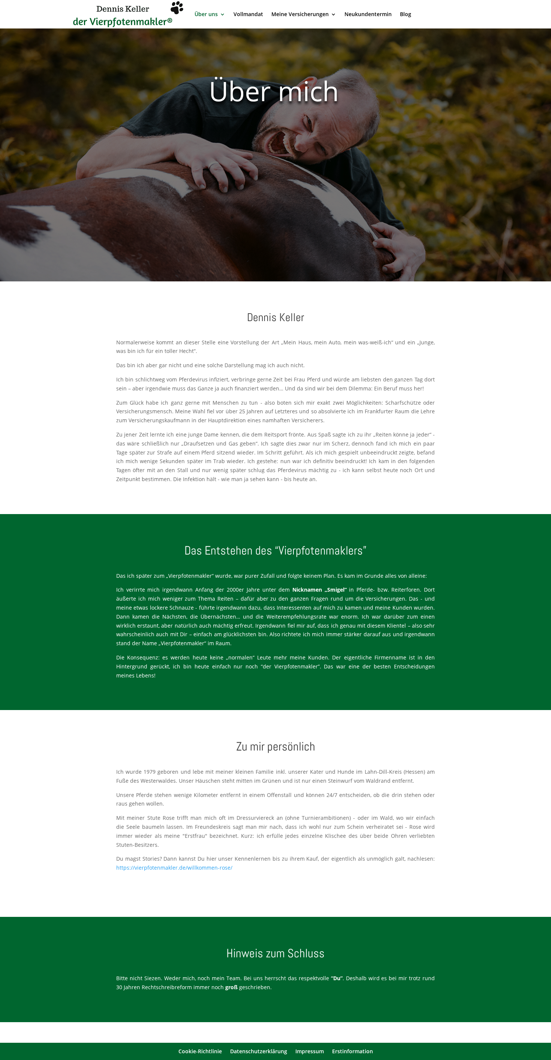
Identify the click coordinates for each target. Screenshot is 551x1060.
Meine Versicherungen (300, 14)
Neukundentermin (368, 14)
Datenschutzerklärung (258, 1052)
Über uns (206, 14)
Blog (405, 14)
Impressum (309, 1052)
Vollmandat (248, 14)
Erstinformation (352, 1052)
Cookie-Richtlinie (200, 1052)
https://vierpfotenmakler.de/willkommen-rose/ (174, 867)
